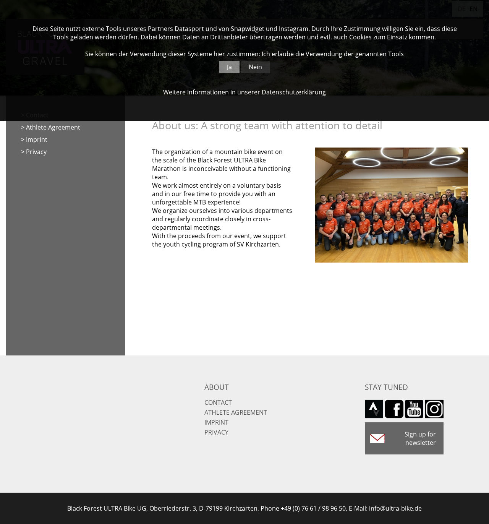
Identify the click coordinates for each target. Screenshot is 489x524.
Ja (229, 67)
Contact (218, 402)
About (216, 387)
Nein (255, 67)
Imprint (36, 139)
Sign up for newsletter (420, 438)
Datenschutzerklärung (294, 92)
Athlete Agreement (53, 127)
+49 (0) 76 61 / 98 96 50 (313, 508)
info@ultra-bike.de (395, 508)
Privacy (36, 152)
